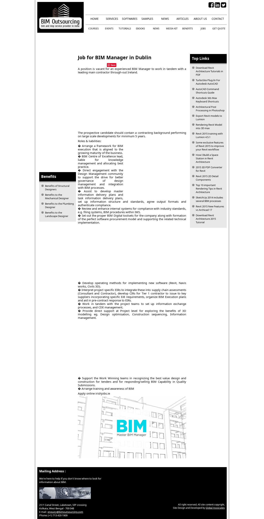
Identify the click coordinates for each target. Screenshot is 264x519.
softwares (129, 19)
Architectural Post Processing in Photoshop (210, 108)
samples (147, 19)
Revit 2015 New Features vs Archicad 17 (210, 208)
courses (93, 28)
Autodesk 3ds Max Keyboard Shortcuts (207, 99)
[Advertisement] (132, 43)
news (165, 19)
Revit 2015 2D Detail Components (207, 177)
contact (218, 19)
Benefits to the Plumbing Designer (59, 205)
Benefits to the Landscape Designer (56, 214)
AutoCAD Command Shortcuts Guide (207, 90)
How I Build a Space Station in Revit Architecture (207, 158)
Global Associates (215, 508)
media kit (172, 28)
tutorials (125, 28)
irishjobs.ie (102, 393)
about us (200, 19)
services (112, 19)
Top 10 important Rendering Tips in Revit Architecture (209, 188)
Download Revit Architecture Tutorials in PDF (209, 71)
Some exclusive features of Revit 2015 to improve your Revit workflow (210, 146)
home (94, 19)
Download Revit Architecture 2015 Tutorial (206, 219)
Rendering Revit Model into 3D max (209, 126)
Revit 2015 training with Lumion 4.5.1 (209, 135)
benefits (187, 28)
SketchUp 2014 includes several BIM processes (209, 199)
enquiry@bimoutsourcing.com (65, 512)
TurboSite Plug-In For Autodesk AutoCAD (208, 81)
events (109, 28)
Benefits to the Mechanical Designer (57, 196)
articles (182, 19)
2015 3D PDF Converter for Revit (209, 169)
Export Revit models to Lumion (209, 117)
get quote (218, 28)
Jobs (203, 28)
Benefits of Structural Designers (57, 187)
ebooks (140, 28)
